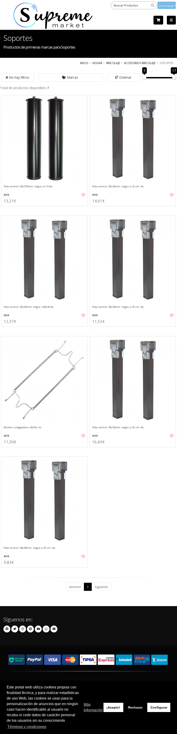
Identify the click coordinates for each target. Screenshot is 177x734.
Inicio (84, 63)
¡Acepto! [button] (113, 707)
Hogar (97, 63)
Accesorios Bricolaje (139, 63)
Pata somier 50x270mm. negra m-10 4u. (28, 186)
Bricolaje (113, 63)
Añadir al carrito (46, 210)
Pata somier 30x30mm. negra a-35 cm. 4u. (118, 306)
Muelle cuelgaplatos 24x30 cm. (23, 427)
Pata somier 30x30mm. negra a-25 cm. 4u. (30, 547)
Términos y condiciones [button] (26, 727)
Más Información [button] (93, 707)
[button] (71, 77)
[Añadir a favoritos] (81, 194)
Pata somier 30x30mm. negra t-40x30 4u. (29, 306)
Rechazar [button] (135, 707)
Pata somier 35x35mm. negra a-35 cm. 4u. (118, 427)
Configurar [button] (158, 707)
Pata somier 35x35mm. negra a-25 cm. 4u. (118, 186)
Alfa (6, 194)
